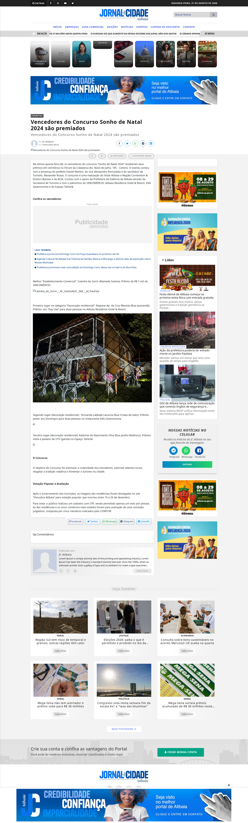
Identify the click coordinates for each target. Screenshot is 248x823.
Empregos (72, 27)
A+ (102, 155)
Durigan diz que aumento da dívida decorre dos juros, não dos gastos (123, 33)
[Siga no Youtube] (65, 3)
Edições (112, 27)
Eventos (142, 27)
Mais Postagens (123, 729)
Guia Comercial (93, 27)
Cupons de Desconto (165, 27)
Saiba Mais (142, 570)
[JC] (124, 805)
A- (92, 155)
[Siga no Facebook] (50, 3)
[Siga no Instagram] (58, 3)
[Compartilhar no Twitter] (127, 143)
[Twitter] (75, 571)
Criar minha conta (182, 752)
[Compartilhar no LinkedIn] (151, 143)
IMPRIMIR (118, 155)
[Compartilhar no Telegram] (143, 143)
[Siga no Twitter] (72, 3)
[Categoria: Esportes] (102, 47)
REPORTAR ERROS (142, 155)
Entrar (39, 3)
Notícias (127, 27)
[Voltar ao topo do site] (243, 494)
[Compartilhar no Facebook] (119, 143)
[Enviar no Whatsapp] (135, 143)
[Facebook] (68, 571)
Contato (189, 27)
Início (57, 27)
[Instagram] (61, 571)
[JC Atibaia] (124, 14)
